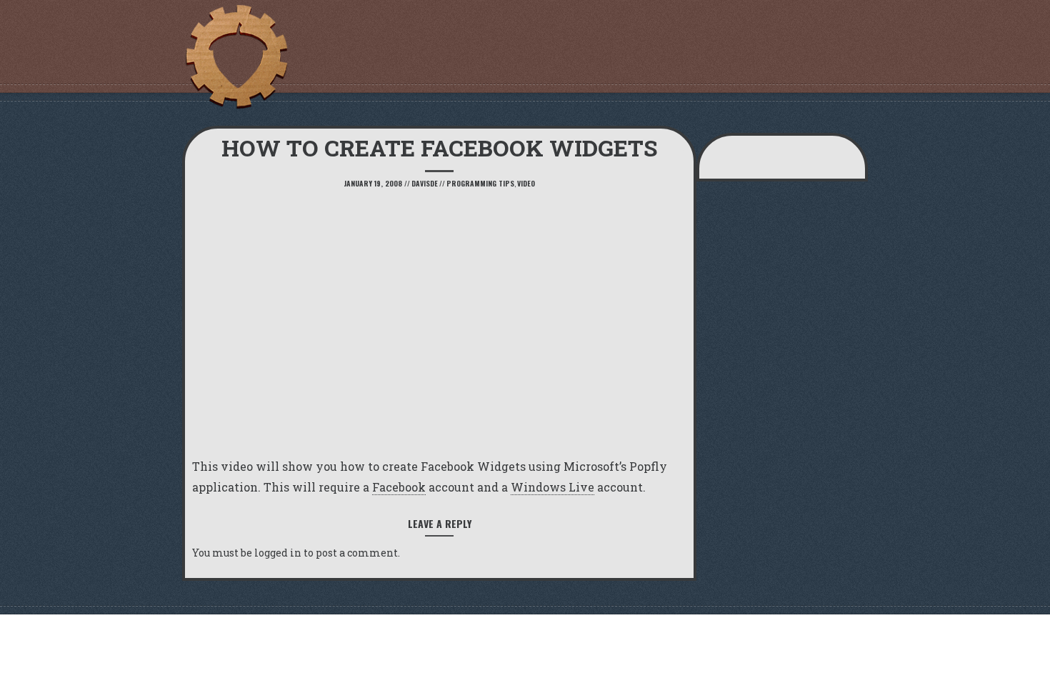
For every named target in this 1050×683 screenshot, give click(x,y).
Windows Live (552, 486)
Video (526, 183)
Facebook (399, 486)
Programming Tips (480, 183)
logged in (277, 552)
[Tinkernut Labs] (235, 57)
